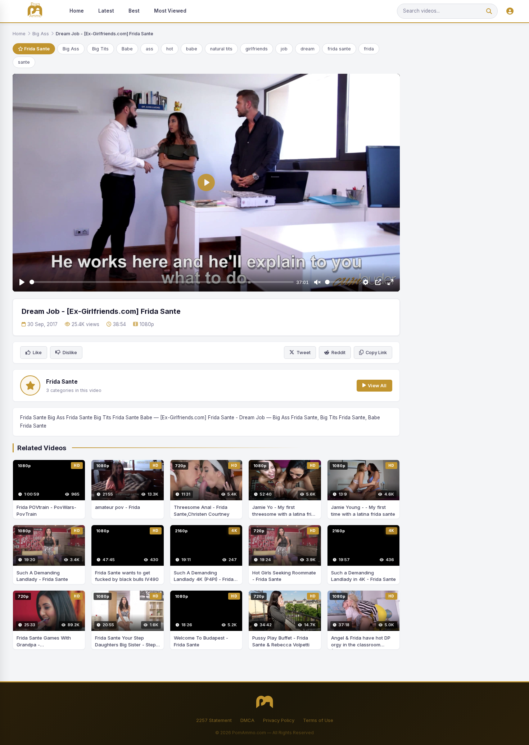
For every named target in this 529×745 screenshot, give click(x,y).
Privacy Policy (278, 720)
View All (377, 385)
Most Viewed (170, 11)
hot (169, 48)
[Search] (489, 11)
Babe (127, 48)
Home (76, 11)
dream (307, 48)
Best (134, 11)
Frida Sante (36, 48)
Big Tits (100, 48)
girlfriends (256, 48)
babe (191, 48)
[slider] (162, 282)
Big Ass (40, 33)
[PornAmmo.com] (35, 11)
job (284, 48)
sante (24, 62)
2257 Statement (214, 720)
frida (369, 48)
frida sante (339, 48)
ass (149, 48)
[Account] (509, 11)
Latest (106, 11)
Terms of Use (318, 720)
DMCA (247, 720)
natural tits (221, 48)
